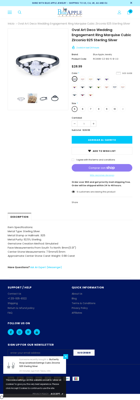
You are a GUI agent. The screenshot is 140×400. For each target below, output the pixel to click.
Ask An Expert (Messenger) (46, 267)
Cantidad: (77, 117)
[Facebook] (11, 332)
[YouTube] (37, 332)
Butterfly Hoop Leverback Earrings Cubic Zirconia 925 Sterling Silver (39, 363)
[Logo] (70, 12)
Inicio (11, 24)
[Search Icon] (19, 12)
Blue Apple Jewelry (102, 54)
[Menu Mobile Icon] (10, 12)
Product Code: (79, 58)
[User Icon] (119, 12)
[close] (131, 3)
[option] (38, 58)
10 (115, 108)
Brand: (75, 54)
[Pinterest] (28, 332)
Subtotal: (76, 130)
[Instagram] (19, 332)
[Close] (65, 356)
